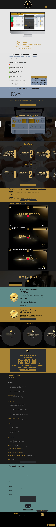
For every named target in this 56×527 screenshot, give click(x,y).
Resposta (10, 470)
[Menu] (46, 7)
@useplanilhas (29, 521)
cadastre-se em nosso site (35, 521)
